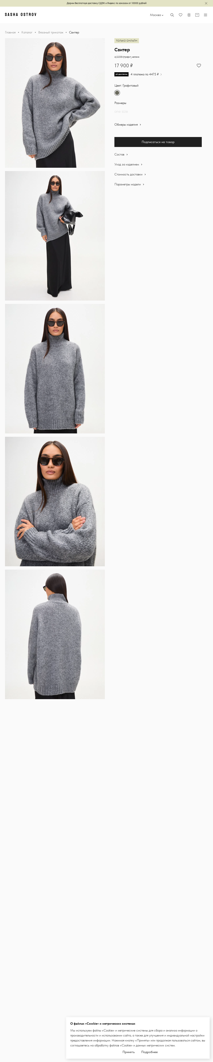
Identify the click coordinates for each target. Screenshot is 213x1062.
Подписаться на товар (158, 142)
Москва (155, 15)
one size (121, 111)
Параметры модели (128, 184)
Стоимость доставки (128, 174)
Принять (129, 1052)
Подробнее (149, 1052)
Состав (119, 154)
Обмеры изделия (126, 124)
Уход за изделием (127, 164)
